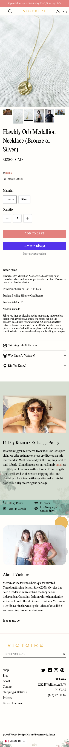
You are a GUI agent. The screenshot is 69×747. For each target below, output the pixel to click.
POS (29, 734)
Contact (7, 687)
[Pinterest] (62, 670)
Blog (5, 676)
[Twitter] (43, 670)
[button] (15, 741)
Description (10, 270)
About (6, 681)
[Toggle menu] (4, 11)
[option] (34, 61)
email (59, 465)
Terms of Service (12, 703)
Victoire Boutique (17, 734)
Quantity (8, 209)
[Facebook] (50, 670)
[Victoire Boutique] (34, 11)
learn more (11, 620)
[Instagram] (56, 670)
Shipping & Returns (15, 692)
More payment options (34, 254)
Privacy (7, 698)
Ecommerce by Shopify (45, 734)
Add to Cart (34, 233)
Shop (6, 670)
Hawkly (8, 173)
